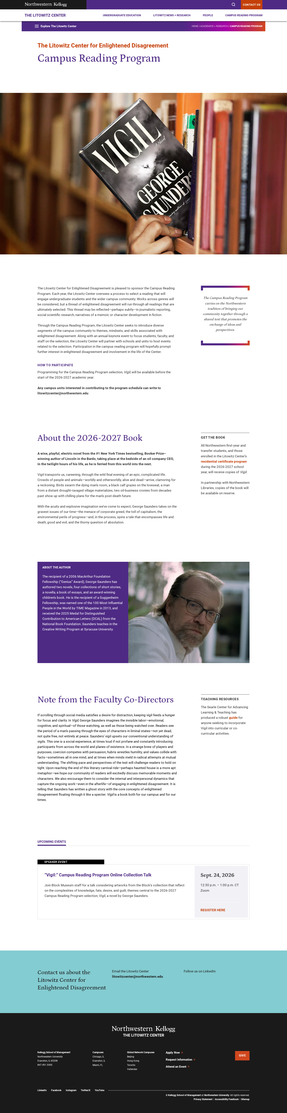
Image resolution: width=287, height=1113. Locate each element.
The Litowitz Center (45, 15)
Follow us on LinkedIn (200, 971)
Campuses (98, 1052)
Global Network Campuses (140, 1052)
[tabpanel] (143, 889)
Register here (213, 910)
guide (233, 718)
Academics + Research (214, 26)
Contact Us (251, 4)
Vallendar (132, 1069)
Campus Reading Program (243, 15)
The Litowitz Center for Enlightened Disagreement (102, 45)
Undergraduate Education (122, 15)
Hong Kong (133, 1060)
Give (242, 1055)
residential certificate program (224, 461)
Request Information (179, 1059)
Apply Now (173, 1052)
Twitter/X (85, 1090)
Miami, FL (98, 1065)
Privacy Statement (203, 1099)
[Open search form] (233, 4)
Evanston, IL (99, 1060)
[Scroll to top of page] (256, 1108)
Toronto (131, 1065)
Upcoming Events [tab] (51, 842)
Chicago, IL (98, 1056)
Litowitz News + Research (172, 15)
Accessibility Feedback (227, 1099)
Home (195, 26)
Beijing (130, 1056)
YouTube (99, 1090)
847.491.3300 (44, 1065)
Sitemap (245, 1099)
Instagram (71, 1090)
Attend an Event (176, 1066)
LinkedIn (42, 1090)
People (208, 15)
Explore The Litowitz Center (58, 26)
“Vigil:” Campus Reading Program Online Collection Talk (98, 874)
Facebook (56, 1090)
